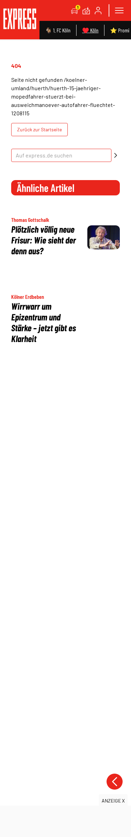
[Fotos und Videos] (86, 10)
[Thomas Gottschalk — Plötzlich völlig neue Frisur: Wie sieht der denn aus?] (103, 237)
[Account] (98, 10)
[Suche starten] (115, 155)
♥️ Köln (90, 30)
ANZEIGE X (113, 801)
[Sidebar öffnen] (119, 10)
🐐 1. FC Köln (58, 30)
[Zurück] (115, 782)
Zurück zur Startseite (39, 129)
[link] (19, 19)
